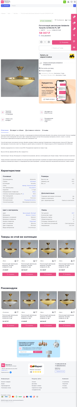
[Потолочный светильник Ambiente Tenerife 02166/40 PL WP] (19, 78)
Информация (5, 378)
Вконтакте (11, 372)
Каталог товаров (5, 381)
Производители (5, 385)
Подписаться (38, 351)
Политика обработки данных (7, 401)
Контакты (64, 388)
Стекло (33, 215)
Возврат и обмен (17, 130)
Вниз (34, 192)
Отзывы (45, 130)
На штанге (32, 187)
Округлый (33, 221)
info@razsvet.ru (4, 370)
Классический (31, 185)
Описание (4, 130)
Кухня (34, 196)
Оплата (34, 381)
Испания (33, 181)
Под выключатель (30, 200)
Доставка (34, 383)
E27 (73, 213)
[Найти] (74, 5)
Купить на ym (72, 56)
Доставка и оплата (32, 130)
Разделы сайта (36, 378)
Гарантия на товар (37, 388)
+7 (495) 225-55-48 (60, 364)
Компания (65, 378)
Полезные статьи (6, 388)
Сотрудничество (36, 389)
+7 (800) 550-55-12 (60, 365)
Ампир (24, 185)
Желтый (33, 213)
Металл (28, 215)
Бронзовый (26, 213)
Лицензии (65, 383)
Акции (3, 383)
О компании (65, 381)
